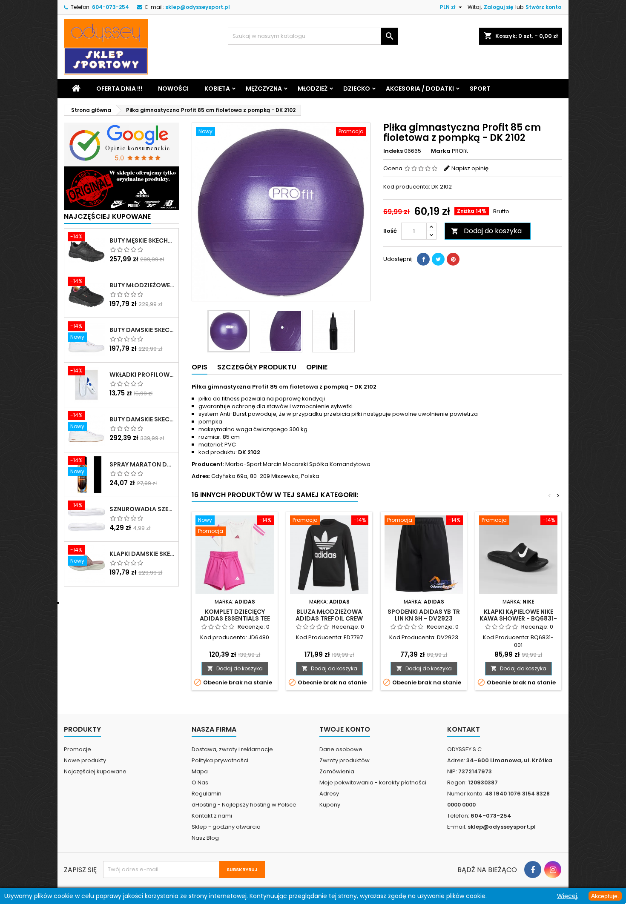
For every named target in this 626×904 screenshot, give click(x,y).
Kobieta (217, 88)
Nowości (173, 88)
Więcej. (567, 896)
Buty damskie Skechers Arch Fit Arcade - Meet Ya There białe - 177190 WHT (142, 419)
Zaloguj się (498, 7)
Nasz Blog (205, 838)
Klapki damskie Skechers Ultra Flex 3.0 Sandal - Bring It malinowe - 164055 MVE (142, 553)
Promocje (77, 749)
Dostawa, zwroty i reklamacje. (233, 749)
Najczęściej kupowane (95, 771)
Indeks (393, 151)
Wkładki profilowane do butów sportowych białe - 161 (142, 374)
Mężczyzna (264, 88)
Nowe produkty (85, 760)
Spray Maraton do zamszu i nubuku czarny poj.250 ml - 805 (142, 464)
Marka (441, 151)
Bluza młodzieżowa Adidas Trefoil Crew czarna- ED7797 (329, 618)
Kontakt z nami (212, 816)
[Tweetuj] (438, 259)
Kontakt (463, 729)
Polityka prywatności (220, 760)
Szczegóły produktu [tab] (256, 367)
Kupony (329, 805)
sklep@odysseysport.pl (197, 7)
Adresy (329, 794)
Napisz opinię (469, 168)
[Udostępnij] (423, 259)
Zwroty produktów (344, 760)
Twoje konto (344, 729)
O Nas (200, 782)
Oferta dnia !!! (119, 88)
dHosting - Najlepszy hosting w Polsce (244, 805)
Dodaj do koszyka (486, 231)
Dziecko (356, 88)
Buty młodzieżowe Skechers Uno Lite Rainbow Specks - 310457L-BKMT (142, 285)
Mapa (200, 771)
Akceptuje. (605, 896)
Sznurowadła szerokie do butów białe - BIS (142, 509)
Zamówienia (336, 771)
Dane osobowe (340, 749)
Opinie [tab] (316, 367)
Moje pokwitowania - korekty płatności (372, 782)
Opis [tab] (199, 367)
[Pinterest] (453, 259)
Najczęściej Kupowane (107, 216)
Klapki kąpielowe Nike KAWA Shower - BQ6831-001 (518, 618)
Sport (480, 88)
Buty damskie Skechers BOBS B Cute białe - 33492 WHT (142, 329)
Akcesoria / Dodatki (420, 88)
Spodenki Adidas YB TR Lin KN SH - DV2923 (424, 615)
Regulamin (206, 794)
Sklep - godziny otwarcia (226, 827)
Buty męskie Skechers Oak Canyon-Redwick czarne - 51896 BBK (142, 240)
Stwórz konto (543, 7)
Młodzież (312, 88)
